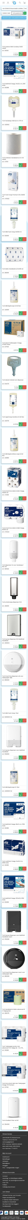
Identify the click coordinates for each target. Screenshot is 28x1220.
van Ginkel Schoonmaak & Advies (12, 8)
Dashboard (5, 1157)
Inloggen (5, 1165)
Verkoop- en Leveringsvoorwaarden (13, 1180)
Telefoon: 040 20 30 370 (9, 1140)
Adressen (5, 1161)
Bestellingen (6, 1159)
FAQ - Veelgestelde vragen (10, 1168)
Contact (5, 1176)
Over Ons (5, 1182)
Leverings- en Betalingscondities (12, 1178)
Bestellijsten (6, 1163)
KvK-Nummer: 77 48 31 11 (9, 1148)
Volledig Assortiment (8, 1187)
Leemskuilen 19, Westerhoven (11, 1137)
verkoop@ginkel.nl (8, 1142)
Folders (4, 1185)
